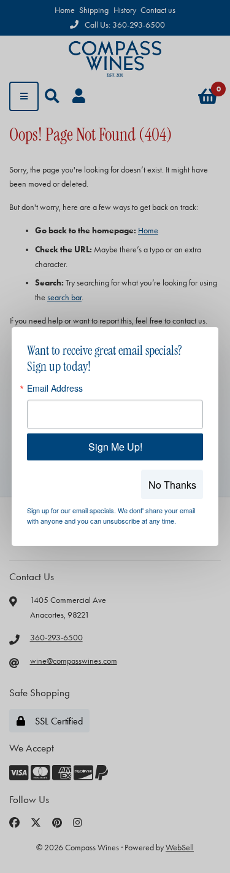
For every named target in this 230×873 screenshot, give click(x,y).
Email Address (55, 388)
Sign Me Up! (115, 447)
